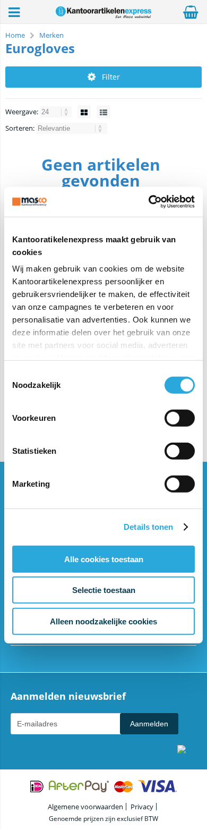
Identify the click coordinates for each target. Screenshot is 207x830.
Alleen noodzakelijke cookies (103, 620)
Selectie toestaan (103, 590)
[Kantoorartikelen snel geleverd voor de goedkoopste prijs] (103, 15)
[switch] (180, 418)
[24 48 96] (56, 111)
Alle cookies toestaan (103, 558)
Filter (111, 77)
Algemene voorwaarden (85, 806)
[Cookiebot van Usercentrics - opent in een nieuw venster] (149, 202)
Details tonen (148, 526)
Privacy (142, 806)
